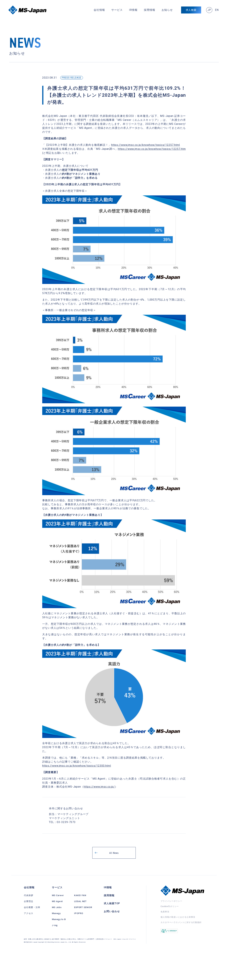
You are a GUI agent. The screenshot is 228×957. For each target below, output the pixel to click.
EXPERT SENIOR (83, 907)
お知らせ (167, 9)
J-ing (55, 925)
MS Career (58, 895)
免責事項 (165, 912)
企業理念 (28, 901)
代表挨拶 (28, 895)
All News (114, 852)
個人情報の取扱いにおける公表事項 (178, 917)
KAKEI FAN (80, 895)
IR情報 (133, 9)
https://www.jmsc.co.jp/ (99, 786)
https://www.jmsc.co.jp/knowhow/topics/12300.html (76, 765)
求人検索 (191, 9)
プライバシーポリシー (171, 901)
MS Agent (57, 901)
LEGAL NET (80, 901)
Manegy (56, 913)
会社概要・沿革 (32, 907)
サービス (117, 9)
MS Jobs (57, 907)
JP (209, 9)
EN (217, 9)
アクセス (28, 913)
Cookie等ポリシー (170, 906)
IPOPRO (78, 913)
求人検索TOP (112, 903)
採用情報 (149, 9)
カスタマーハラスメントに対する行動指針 (181, 922)
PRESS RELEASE (71, 77)
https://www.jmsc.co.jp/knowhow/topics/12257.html (145, 144)
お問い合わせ (112, 911)
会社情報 (99, 9)
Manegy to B (59, 919)
